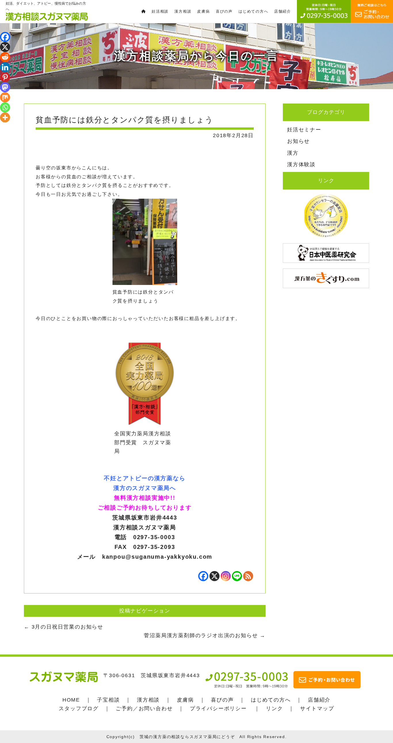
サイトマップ (317, 708)
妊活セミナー (304, 130)
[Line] (237, 576)
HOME (71, 700)
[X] (214, 576)
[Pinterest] (5, 77)
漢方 (293, 153)
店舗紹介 (319, 700)
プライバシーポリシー (218, 708)
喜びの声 (222, 700)
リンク (274, 708)
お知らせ (298, 141)
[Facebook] (203, 576)
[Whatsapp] (5, 107)
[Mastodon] (5, 87)
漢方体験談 (301, 164)
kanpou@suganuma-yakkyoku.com (157, 557)
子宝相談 (108, 700)
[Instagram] (226, 576)
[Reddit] (5, 57)
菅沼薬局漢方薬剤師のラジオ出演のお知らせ (205, 635)
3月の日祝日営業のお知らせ (63, 627)
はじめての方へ (271, 700)
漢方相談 (148, 700)
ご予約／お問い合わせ (144, 708)
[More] (5, 117)
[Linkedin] (5, 67)
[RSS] (248, 576)
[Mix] (5, 97)
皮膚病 (185, 700)
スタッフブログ (79, 708)
